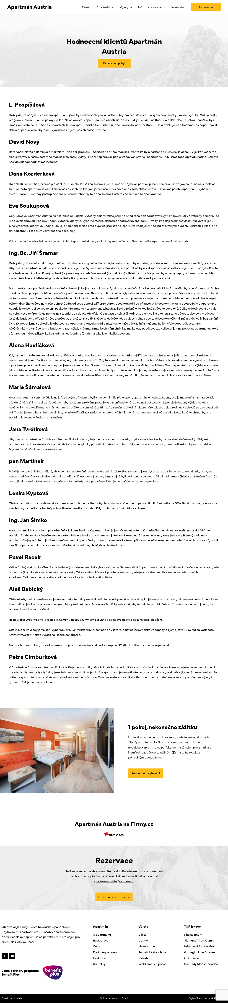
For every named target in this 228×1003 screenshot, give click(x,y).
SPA (202, 530)
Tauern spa (73, 125)
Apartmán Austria (12, 998)
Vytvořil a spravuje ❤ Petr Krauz (207, 998)
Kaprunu (161, 120)
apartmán (34, 189)
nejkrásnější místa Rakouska (32, 927)
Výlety (81, 157)
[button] (112, 7)
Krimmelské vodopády (149, 629)
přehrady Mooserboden (171, 360)
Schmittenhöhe (197, 120)
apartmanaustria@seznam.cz (113, 881)
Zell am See (38, 125)
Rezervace (16, 152)
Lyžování (44, 508)
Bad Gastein (93, 365)
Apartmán (26, 932)
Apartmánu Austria (100, 184)
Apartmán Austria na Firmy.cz (114, 824)
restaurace (25, 288)
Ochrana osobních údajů (114, 998)
